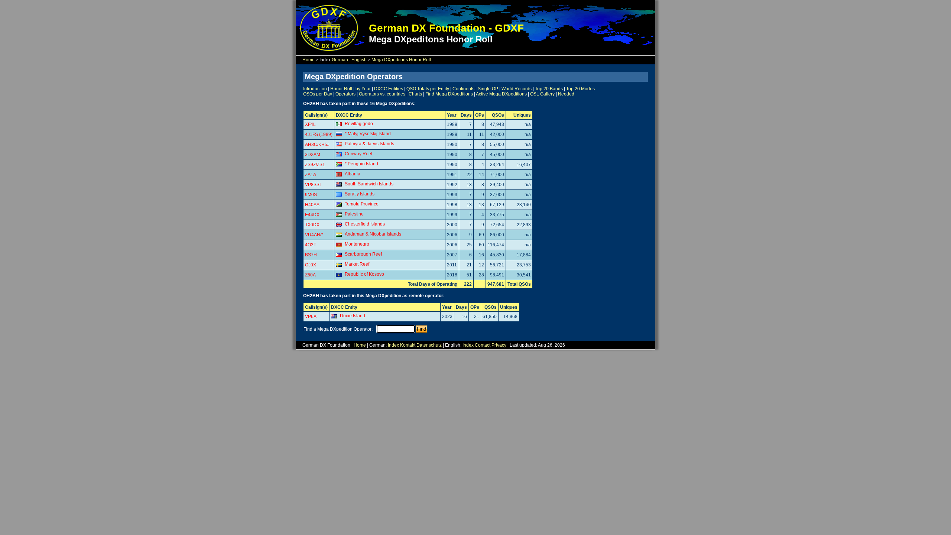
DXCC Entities (388, 88)
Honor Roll (341, 88)
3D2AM (312, 154)
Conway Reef (358, 153)
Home (308, 59)
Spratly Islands (359, 194)
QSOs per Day (317, 94)
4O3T (310, 244)
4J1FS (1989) (318, 134)
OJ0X (310, 265)
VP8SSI (313, 184)
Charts (415, 94)
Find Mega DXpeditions (449, 94)
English (359, 59)
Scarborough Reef (363, 254)
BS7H (311, 254)
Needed (566, 94)
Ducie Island (352, 315)
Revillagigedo (359, 123)
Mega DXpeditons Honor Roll (401, 59)
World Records (517, 88)
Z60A (310, 275)
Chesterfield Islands (365, 224)
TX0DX (312, 224)
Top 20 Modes (580, 88)
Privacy (498, 345)
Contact (482, 345)
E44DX (312, 214)
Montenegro (357, 244)
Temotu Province (362, 204)
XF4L (310, 124)
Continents (463, 88)
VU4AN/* (314, 234)
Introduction (315, 88)
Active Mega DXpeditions (501, 94)
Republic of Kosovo (364, 274)
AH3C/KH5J (317, 144)
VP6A (311, 316)
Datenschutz (429, 345)
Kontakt (407, 345)
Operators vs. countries (382, 94)
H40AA (312, 204)
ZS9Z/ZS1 (315, 164)
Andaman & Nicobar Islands (373, 234)
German (340, 59)
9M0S (311, 194)
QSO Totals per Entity (427, 88)
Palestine (354, 214)
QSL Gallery (542, 94)
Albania (352, 173)
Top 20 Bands (549, 88)
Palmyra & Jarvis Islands (369, 143)
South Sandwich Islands (369, 184)
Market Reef (357, 264)
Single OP (488, 88)
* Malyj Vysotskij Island (368, 133)
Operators (345, 94)
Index (393, 345)
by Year (363, 88)
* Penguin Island (361, 163)
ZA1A (310, 174)
